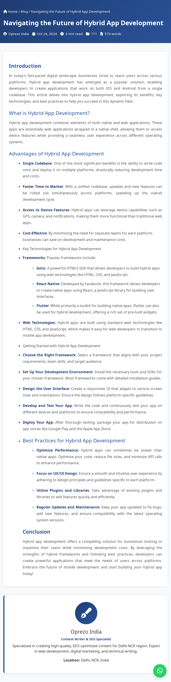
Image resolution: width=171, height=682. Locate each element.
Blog (24, 11)
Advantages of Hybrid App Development (56, 153)
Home (12, 11)
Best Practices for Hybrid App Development (74, 440)
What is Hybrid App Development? (49, 113)
